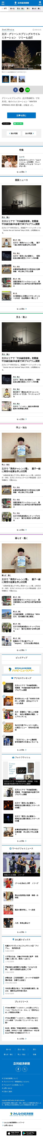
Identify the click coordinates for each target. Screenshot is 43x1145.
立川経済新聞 (21, 3)
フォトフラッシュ (8, 29)
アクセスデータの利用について (13, 1085)
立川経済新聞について (10, 1078)
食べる (12, 8)
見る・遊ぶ (20, 8)
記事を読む (21, 115)
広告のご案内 (7, 1091)
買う (28, 8)
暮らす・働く (36, 8)
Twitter (24, 1069)
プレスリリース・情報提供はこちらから (16, 1081)
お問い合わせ (7, 1088)
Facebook (18, 1069)
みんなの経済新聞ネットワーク (21, 1114)
